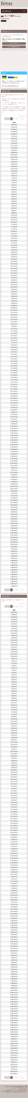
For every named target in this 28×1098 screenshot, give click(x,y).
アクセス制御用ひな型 (13, 47)
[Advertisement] (14, 26)
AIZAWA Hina (20, 1086)
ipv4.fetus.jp (6, 11)
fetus (6, 3)
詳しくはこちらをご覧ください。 (10, 86)
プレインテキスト (14, 43)
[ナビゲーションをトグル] (24, 11)
